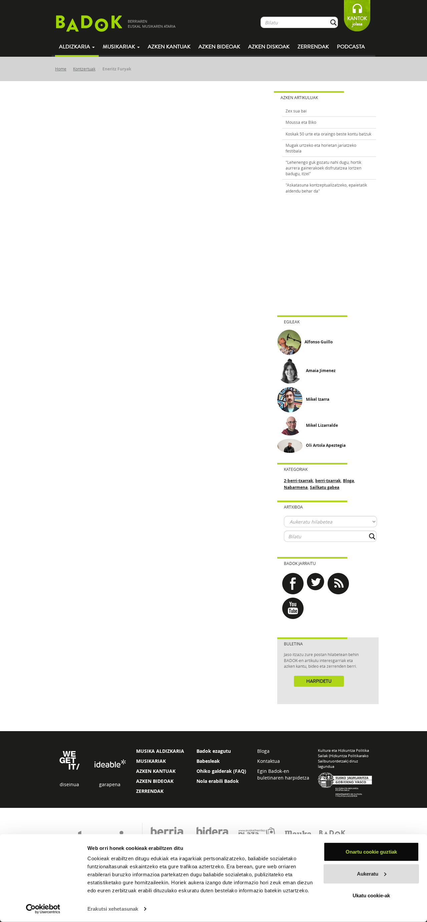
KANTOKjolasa (357, 21)
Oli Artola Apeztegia (326, 445)
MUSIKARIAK (151, 761)
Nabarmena (296, 487)
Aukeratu (367, 873)
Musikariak (119, 46)
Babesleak (208, 761)
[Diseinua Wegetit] (69, 760)
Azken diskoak (269, 46)
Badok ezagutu (213, 751)
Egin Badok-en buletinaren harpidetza (283, 774)
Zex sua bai (296, 110)
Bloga (348, 481)
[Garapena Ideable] (109, 764)
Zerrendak (313, 46)
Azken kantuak (169, 46)
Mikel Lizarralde (322, 425)
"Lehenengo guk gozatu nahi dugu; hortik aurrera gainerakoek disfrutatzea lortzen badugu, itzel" (323, 168)
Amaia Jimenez (321, 370)
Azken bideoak (219, 46)
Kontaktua (268, 761)
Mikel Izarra (317, 399)
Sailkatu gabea (324, 487)
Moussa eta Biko (301, 122)
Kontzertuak (84, 68)
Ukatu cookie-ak (371, 895)
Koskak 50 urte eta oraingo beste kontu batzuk (328, 133)
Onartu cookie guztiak (371, 852)
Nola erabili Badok (217, 781)
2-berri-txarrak (298, 481)
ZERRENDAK (149, 791)
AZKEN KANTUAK (155, 771)
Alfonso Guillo (319, 342)
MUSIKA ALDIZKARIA (160, 751)
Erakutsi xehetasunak (112, 909)
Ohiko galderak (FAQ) (221, 771)
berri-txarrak (328, 481)
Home (60, 68)
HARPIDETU (319, 681)
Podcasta (351, 46)
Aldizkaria (75, 46)
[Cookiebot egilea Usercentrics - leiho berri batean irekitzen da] (43, 909)
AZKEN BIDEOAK (154, 781)
